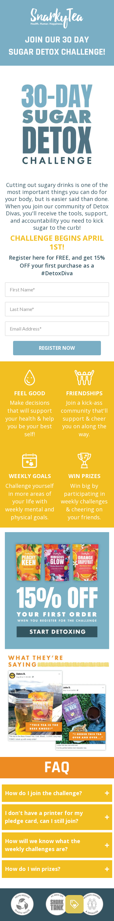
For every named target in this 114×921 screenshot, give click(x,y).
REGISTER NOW (57, 348)
